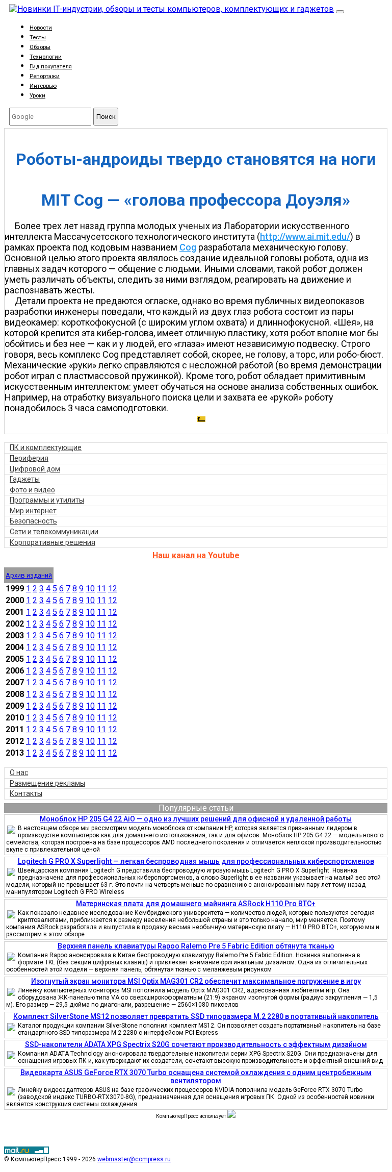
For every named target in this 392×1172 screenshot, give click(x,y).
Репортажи (45, 76)
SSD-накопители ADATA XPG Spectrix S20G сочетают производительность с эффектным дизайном (196, 1044)
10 (90, 588)
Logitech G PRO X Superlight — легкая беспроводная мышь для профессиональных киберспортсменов (196, 861)
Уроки (37, 95)
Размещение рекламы (47, 783)
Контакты (26, 793)
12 (112, 588)
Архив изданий (29, 575)
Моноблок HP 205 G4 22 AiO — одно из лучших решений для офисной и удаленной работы (196, 819)
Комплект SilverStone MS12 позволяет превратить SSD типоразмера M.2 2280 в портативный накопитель (196, 1016)
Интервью (43, 86)
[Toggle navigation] (340, 11)
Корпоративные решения (52, 542)
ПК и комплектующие (46, 447)
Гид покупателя (51, 66)
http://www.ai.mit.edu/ (305, 236)
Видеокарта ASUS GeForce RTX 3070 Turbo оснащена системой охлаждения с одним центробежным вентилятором (196, 1076)
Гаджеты (25, 479)
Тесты (38, 37)
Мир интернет (33, 511)
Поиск (106, 116)
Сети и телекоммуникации (54, 532)
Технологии (46, 57)
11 (101, 588)
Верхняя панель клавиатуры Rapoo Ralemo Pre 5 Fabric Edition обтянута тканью (196, 946)
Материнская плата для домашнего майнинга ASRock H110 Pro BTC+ (196, 904)
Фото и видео (32, 490)
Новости (41, 27)
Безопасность (33, 521)
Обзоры (40, 47)
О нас (19, 772)
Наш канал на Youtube (196, 555)
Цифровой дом (35, 469)
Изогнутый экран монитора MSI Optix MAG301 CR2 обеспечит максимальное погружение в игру (196, 981)
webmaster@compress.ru (134, 1159)
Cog (187, 247)
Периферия (29, 458)
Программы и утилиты (47, 500)
